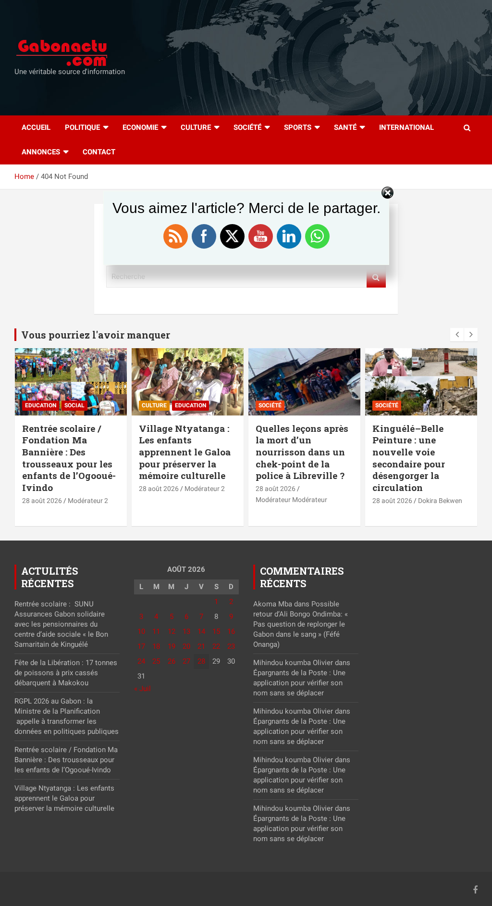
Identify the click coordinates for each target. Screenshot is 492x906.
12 (171, 631)
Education (40, 405)
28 (201, 661)
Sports (297, 127)
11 (156, 631)
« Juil (142, 688)
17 (141, 646)
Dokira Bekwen (440, 500)
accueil (36, 127)
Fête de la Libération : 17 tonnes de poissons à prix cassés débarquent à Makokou (65, 672)
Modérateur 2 (88, 500)
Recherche (376, 277)
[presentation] (457, 334)
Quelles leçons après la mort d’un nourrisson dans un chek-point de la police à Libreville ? (302, 452)
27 (186, 661)
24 (141, 661)
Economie (140, 127)
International (406, 127)
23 (231, 646)
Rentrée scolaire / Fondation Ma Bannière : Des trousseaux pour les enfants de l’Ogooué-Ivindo (69, 457)
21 (201, 646)
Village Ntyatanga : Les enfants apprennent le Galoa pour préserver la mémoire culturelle (185, 452)
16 (231, 631)
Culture (196, 127)
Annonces (41, 152)
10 (141, 631)
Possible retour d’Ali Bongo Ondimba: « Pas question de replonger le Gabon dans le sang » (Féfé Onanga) (300, 624)
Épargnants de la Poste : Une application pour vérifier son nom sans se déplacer (299, 682)
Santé (345, 127)
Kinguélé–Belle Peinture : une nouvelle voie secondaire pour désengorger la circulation (408, 457)
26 (171, 661)
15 (216, 631)
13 (186, 631)
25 (156, 661)
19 (171, 646)
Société (247, 127)
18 (156, 646)
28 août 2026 (42, 500)
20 (186, 646)
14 (201, 631)
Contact (99, 152)
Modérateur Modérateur (291, 499)
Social (74, 405)
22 (216, 646)
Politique (82, 127)
